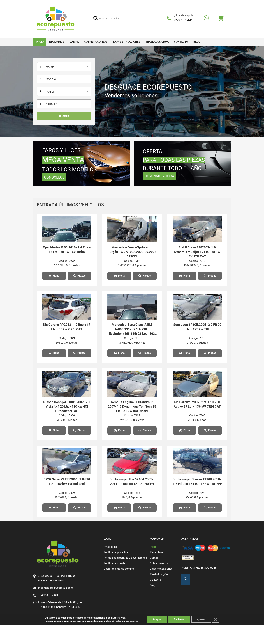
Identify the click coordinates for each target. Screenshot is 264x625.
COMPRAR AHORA (159, 176)
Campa (74, 41)
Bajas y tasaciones (126, 41)
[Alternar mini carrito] (220, 18)
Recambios (56, 41)
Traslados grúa (157, 41)
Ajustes (201, 619)
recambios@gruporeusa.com (55, 587)
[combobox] (64, 66)
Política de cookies (115, 563)
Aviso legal (110, 546)
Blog (196, 41)
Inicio (40, 41)
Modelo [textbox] (51, 79)
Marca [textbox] (50, 66)
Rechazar (179, 619)
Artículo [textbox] (51, 104)
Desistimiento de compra (119, 568)
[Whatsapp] (206, 18)
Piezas (81, 275)
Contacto (181, 41)
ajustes (134, 621)
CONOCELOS (54, 177)
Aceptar (157, 619)
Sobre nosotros (95, 41)
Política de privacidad (116, 552)
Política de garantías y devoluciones (125, 557)
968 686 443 (183, 20)
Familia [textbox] (50, 91)
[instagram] (185, 579)
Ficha (56, 275)
